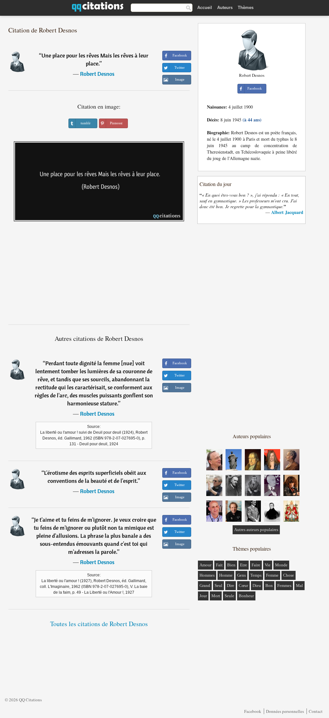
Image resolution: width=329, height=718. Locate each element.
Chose (288, 575)
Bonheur (246, 595)
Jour (203, 595)
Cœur (243, 585)
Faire (256, 565)
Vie (268, 565)
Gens (241, 575)
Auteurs (225, 7)
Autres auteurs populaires (256, 529)
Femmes (284, 585)
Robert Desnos (97, 73)
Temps (256, 575)
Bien (231, 565)
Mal (299, 585)
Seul (218, 585)
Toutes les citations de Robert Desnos (99, 623)
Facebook (252, 711)
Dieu (257, 585)
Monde (281, 565)
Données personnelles (285, 711)
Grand (205, 585)
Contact (316, 711)
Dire (230, 585)
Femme (272, 575)
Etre (243, 565)
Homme (226, 575)
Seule (229, 595)
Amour (205, 565)
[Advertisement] (99, 275)
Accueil (204, 7)
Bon (269, 585)
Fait (219, 565)
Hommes (207, 575)
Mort (215, 595)
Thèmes (245, 7)
